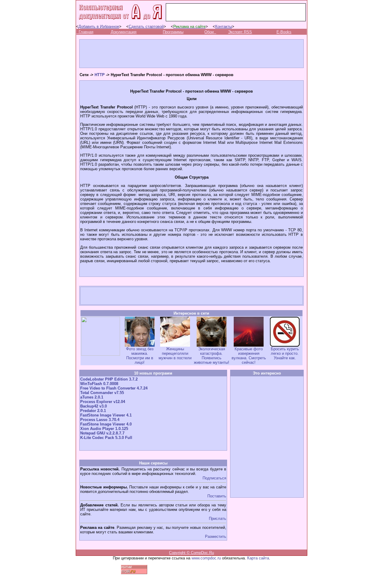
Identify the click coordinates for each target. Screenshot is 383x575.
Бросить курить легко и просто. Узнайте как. (285, 353)
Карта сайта (258, 558)
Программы (173, 32)
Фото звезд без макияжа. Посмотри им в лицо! (139, 356)
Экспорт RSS (240, 32)
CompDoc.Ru (202, 552)
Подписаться (214, 478)
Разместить (215, 536)
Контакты (223, 26)
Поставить (216, 496)
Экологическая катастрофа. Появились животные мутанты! (211, 356)
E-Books (283, 32)
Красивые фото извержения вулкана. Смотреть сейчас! (249, 356)
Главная (86, 32)
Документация (123, 32)
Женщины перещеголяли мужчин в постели (175, 353)
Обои (209, 32)
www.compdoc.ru (206, 558)
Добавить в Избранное (98, 26)
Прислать (217, 518)
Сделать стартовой (146, 26)
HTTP (100, 75)
